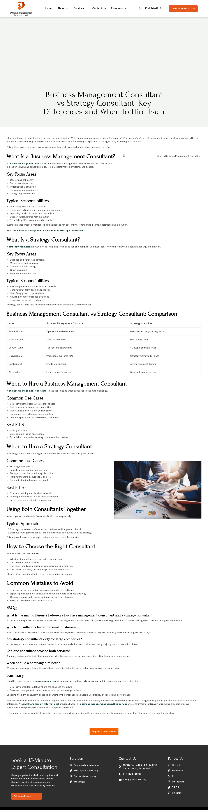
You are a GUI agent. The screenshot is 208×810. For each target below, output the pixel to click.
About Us (63, 8)
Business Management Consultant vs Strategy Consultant (50, 230)
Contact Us (99, 8)
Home (48, 8)
